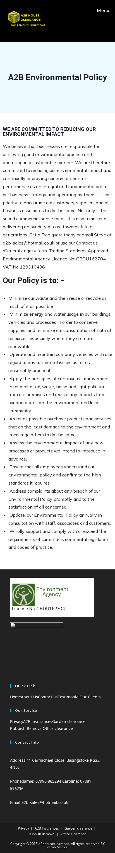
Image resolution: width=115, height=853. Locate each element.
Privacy (16, 721)
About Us (29, 696)
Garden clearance (68, 721)
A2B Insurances (37, 721)
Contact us (48, 696)
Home (15, 696)
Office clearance (58, 728)
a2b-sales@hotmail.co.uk (44, 802)
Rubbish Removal (26, 728)
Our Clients (90, 696)
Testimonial (69, 696)
